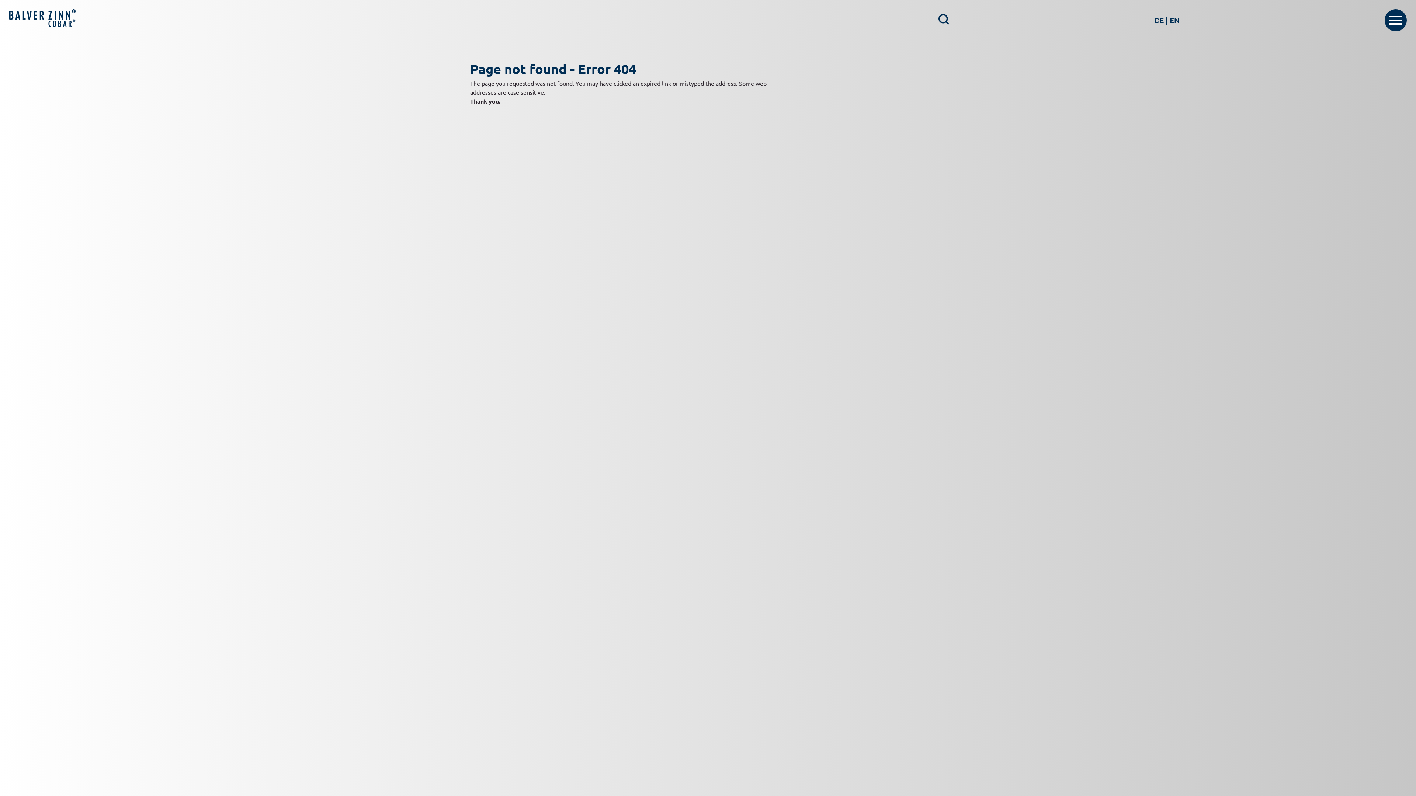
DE (1161, 20)
